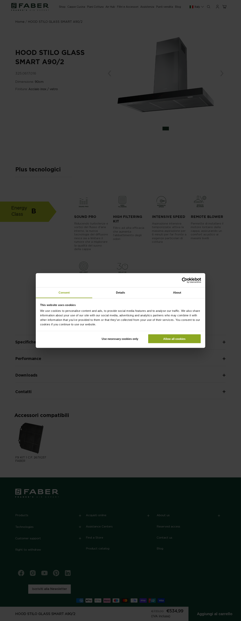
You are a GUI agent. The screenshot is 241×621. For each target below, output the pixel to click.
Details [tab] (120, 292)
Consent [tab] (64, 292)
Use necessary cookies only (120, 338)
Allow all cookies (174, 338)
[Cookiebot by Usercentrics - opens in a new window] (184, 280)
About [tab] (177, 292)
